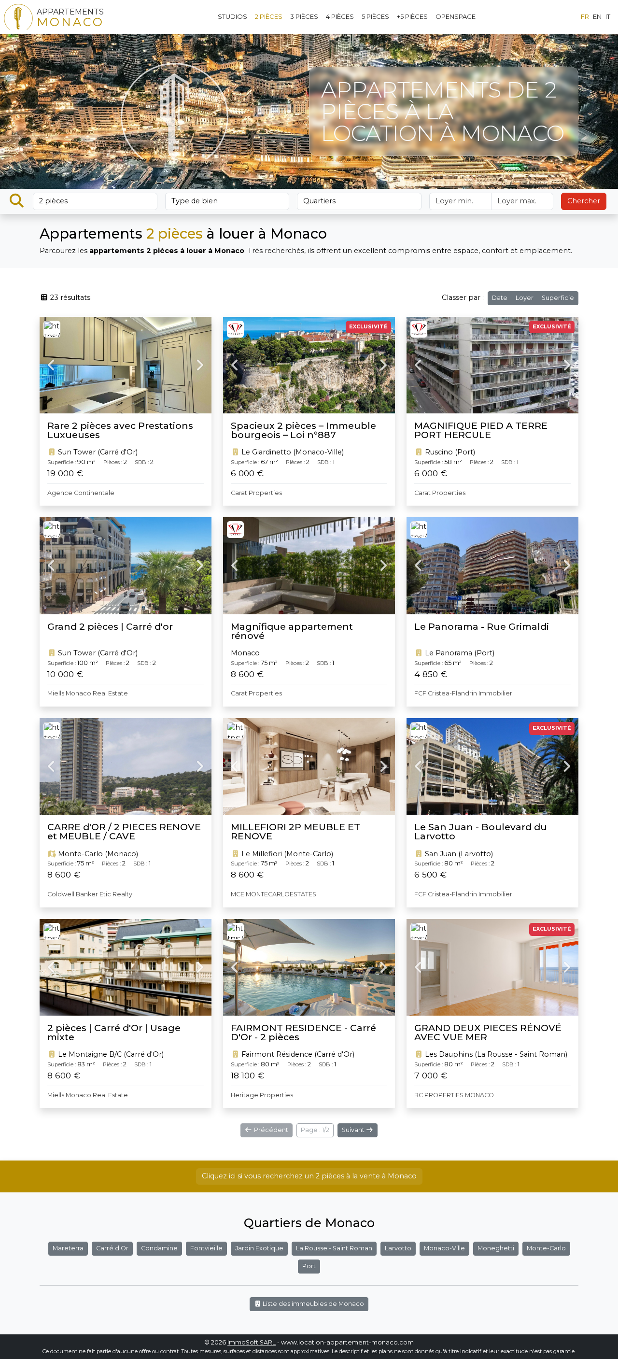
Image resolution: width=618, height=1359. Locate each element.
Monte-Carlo (546, 1248)
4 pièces (340, 16)
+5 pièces (412, 16)
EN (597, 16)
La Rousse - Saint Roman (334, 1248)
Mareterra (68, 1248)
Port (309, 1266)
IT (607, 16)
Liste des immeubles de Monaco (312, 1303)
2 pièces (268, 16)
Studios (232, 16)
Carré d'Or (112, 1248)
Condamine (159, 1248)
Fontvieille (206, 1248)
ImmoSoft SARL (251, 1342)
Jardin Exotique (259, 1248)
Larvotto (398, 1248)
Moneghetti (496, 1248)
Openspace (455, 16)
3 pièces (304, 16)
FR (585, 16)
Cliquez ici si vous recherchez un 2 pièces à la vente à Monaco (309, 1176)
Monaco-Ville (444, 1248)
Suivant (354, 1129)
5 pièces (375, 16)
